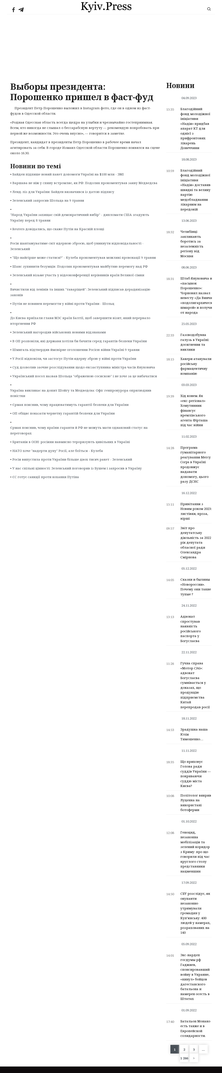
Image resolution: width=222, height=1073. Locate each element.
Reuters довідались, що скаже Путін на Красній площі (58, 229)
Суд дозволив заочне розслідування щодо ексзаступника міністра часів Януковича (83, 367)
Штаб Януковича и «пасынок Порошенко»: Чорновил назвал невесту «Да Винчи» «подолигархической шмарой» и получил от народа (198, 295)
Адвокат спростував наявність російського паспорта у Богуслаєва (190, 628)
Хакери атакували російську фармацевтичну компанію (195, 366)
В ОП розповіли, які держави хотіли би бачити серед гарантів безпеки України (79, 341)
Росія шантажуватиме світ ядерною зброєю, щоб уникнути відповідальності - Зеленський (77, 246)
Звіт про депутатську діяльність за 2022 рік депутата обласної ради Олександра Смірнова (195, 542)
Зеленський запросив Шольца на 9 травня (48, 200)
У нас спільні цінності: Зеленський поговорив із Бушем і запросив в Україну (77, 468)
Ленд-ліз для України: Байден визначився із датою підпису (63, 192)
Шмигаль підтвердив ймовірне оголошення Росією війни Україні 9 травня (76, 349)
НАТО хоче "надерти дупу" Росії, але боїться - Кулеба (57, 450)
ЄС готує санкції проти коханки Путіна (45, 477)
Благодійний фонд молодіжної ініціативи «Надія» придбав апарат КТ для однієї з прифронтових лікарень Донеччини (195, 128)
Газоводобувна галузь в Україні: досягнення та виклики (194, 342)
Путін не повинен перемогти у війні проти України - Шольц (63, 303)
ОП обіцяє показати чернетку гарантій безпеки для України (63, 413)
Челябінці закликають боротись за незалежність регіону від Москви (191, 243)
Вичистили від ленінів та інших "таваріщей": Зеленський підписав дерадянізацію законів (80, 292)
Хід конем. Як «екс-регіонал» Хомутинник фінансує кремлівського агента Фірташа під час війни (194, 410)
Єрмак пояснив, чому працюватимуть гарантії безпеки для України (70, 404)
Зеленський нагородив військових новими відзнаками (59, 332)
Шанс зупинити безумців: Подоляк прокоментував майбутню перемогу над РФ (80, 266)
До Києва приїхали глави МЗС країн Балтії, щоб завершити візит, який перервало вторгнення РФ (80, 321)
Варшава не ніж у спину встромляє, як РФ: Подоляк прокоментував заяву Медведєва (84, 183)
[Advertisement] (111, 46)
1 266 (184, 1058)
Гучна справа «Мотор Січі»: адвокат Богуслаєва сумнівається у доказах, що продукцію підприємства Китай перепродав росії (195, 685)
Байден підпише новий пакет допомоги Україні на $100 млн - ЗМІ (68, 174)
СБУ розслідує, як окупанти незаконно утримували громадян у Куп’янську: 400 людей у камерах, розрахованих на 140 (195, 913)
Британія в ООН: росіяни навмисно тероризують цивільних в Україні (71, 442)
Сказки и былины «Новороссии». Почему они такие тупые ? (195, 586)
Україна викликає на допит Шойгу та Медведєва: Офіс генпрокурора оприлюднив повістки (80, 393)
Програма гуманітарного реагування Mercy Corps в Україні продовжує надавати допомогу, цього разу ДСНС (195, 464)
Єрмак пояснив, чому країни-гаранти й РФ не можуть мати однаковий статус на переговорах (79, 430)
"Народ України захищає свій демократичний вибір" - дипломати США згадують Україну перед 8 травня (79, 217)
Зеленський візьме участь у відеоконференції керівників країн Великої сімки (78, 275)
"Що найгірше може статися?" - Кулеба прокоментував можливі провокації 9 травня (84, 257)
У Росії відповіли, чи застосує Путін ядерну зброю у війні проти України (74, 358)
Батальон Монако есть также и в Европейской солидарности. (195, 1028)
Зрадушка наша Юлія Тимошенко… (194, 734)
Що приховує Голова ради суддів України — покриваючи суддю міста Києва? (195, 773)
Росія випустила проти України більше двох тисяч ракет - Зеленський (72, 459)
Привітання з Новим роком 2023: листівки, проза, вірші (196, 511)
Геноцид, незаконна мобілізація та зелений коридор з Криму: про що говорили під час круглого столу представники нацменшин (195, 851)
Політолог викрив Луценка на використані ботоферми (195, 802)
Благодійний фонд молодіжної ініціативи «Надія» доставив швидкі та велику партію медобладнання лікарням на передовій (195, 189)
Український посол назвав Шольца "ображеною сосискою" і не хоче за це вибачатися (84, 376)
